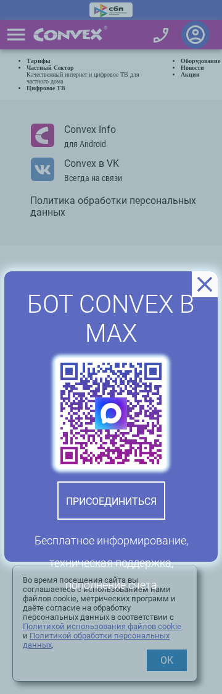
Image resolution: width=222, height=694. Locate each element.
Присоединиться (111, 501)
